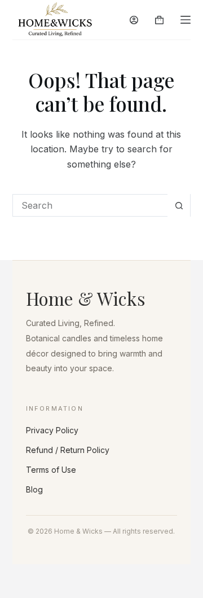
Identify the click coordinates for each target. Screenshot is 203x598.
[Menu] (185, 20)
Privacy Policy (52, 430)
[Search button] (178, 205)
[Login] (134, 20)
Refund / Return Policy (67, 450)
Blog (34, 489)
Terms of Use (51, 469)
